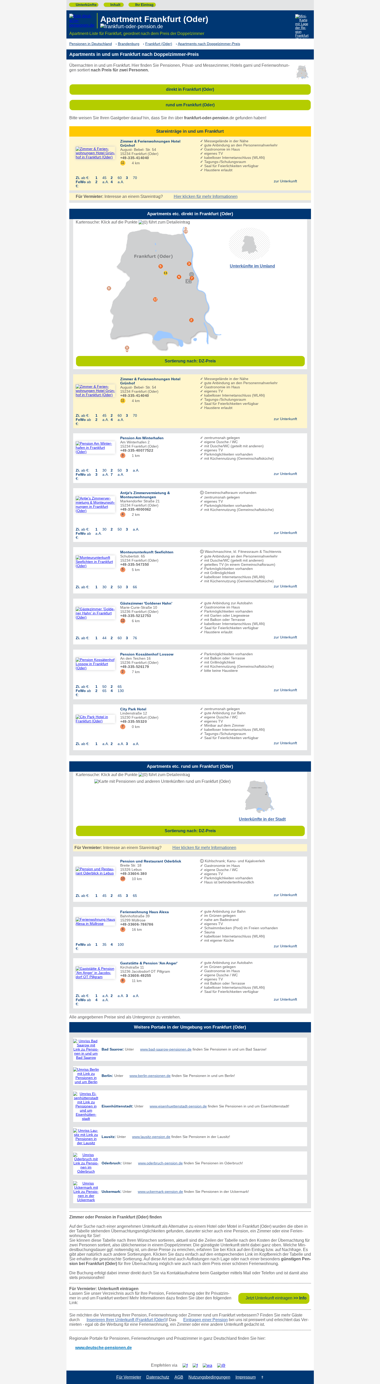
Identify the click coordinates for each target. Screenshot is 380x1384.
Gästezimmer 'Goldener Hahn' (146, 603)
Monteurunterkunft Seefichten (146, 552)
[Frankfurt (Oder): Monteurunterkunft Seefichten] (95, 561)
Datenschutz (157, 1377)
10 (123, 878)
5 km (134, 570)
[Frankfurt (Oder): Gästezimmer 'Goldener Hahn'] (95, 613)
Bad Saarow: (113, 1049)
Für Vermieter (128, 1377)
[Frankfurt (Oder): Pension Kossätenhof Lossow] (95, 664)
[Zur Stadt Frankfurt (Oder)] (259, 812)
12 (123, 620)
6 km (134, 621)
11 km (135, 981)
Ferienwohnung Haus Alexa (144, 912)
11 (122, 163)
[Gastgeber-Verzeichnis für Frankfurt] (83, 20)
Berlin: (107, 1076)
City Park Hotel (133, 709)
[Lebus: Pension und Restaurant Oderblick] (95, 871)
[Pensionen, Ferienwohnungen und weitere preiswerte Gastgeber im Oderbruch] (86, 1163)
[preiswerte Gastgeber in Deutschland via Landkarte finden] (302, 28)
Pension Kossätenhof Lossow (146, 654)
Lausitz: (109, 1137)
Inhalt (113, 5)
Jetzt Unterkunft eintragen (276, 1298)
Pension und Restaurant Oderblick (150, 861)
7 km (134, 672)
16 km (135, 929)
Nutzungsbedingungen (209, 1377)
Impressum (245, 1377)
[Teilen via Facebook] (187, 1365)
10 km (135, 879)
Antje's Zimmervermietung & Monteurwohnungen (145, 495)
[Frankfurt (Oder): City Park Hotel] (95, 719)
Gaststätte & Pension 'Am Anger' (148, 963)
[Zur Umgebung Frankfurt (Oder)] (249, 259)
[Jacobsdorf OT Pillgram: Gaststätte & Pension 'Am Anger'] (95, 972)
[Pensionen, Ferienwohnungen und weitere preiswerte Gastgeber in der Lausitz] (86, 1136)
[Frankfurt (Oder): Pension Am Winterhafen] (95, 447)
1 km (134, 455)
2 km (134, 514)
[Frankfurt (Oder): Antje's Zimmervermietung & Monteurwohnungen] (95, 504)
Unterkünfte (84, 5)
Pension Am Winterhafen (142, 438)
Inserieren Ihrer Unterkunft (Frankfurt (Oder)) (127, 1320)
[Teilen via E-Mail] (223, 1365)
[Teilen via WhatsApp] (209, 1365)
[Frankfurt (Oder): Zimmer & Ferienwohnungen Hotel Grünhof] (95, 153)
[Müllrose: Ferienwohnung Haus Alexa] (95, 921)
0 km (134, 727)
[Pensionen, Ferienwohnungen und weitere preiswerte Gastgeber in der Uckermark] (86, 1191)
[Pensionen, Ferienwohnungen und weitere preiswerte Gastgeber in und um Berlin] (86, 1075)
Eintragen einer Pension (205, 1320)
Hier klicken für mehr (206, 196)
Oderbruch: (112, 1163)
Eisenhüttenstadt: (117, 1106)
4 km (134, 163)
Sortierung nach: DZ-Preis (233, 361)
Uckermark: (111, 1191)
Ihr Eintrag (142, 5)
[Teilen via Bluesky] (197, 1365)
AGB (178, 1377)
